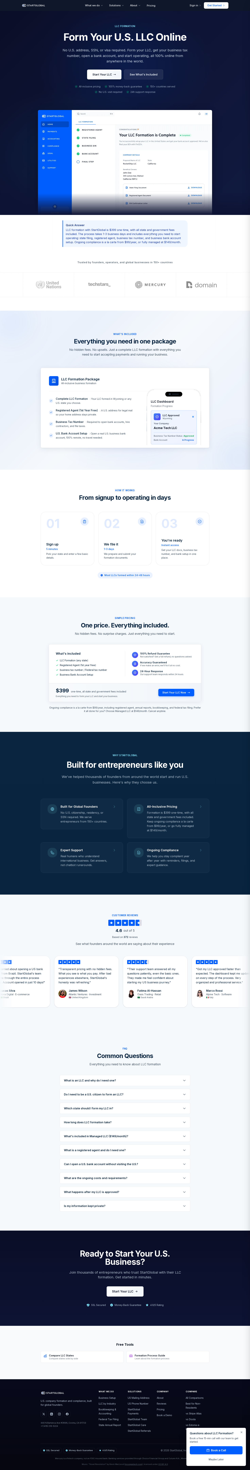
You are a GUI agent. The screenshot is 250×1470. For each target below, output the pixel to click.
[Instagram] (59, 1414)
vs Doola (191, 1419)
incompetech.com (133, 1464)
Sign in (194, 5)
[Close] (241, 1432)
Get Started (214, 5)
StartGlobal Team (137, 1419)
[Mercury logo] (150, 285)
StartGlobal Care (137, 1425)
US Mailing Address (138, 1397)
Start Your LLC (102, 74)
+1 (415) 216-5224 (49, 1426)
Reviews (161, 1403)
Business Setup (107, 1397)
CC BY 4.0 (163, 1464)
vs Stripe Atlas (194, 1413)
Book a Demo (164, 1415)
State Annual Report (110, 1425)
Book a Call (218, 1450)
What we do (92, 5)
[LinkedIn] (51, 1414)
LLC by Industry (107, 1403)
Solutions (115, 5)
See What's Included (143, 74)
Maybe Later (216, 1459)
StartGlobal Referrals (139, 1430)
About (133, 5)
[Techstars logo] (99, 284)
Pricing (151, 5)
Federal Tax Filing (109, 1419)
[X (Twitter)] (44, 1414)
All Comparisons (195, 1397)
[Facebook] (67, 1414)
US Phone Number (138, 1403)
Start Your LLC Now (174, 692)
